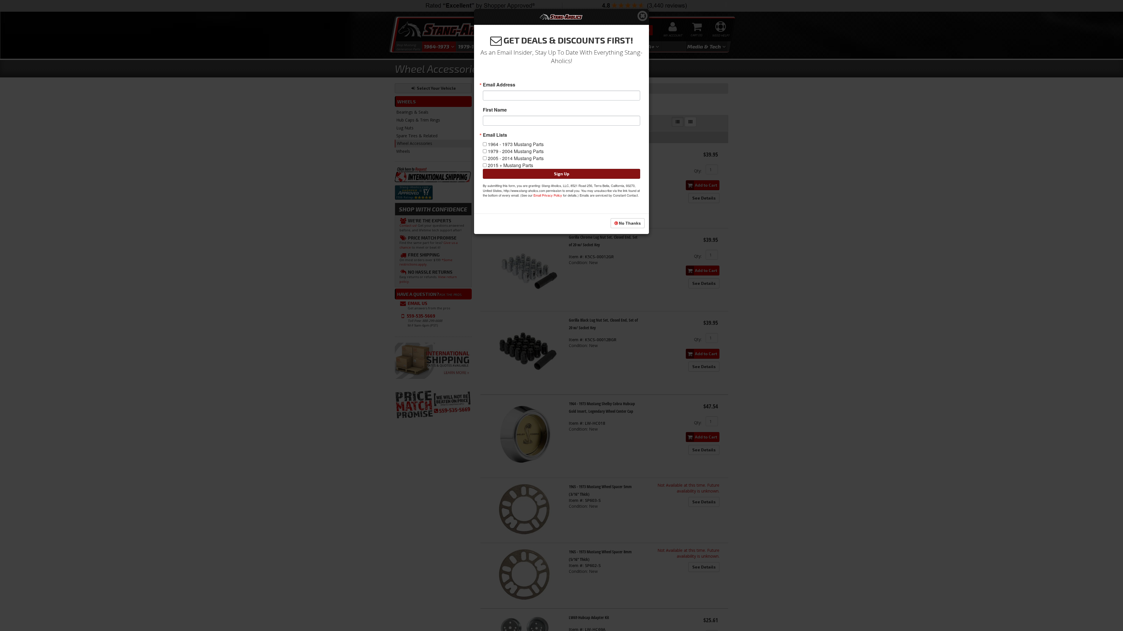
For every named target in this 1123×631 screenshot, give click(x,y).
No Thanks (629, 223)
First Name (495, 110)
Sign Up (561, 173)
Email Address (499, 84)
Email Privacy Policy (547, 195)
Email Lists (495, 135)
